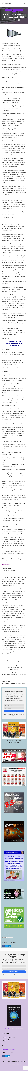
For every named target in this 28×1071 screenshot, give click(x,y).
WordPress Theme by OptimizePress (14, 1064)
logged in (11, 683)
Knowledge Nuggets (18, 10)
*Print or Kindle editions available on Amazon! (14, 1001)
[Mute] (23, 761)
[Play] (2, 761)
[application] (14, 756)
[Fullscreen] (25, 761)
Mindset (14, 11)
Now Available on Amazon (14, 742)
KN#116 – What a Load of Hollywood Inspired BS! (14, 15)
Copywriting (8, 10)
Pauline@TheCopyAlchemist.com (8, 1049)
